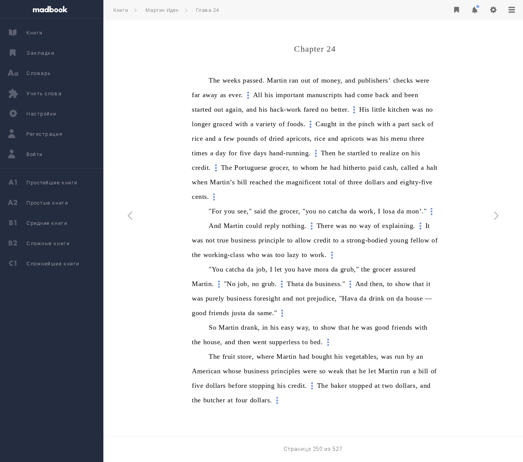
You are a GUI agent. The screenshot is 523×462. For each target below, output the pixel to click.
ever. (236, 95)
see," (244, 211)
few (229, 138)
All (258, 95)
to (374, 153)
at (377, 385)
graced (222, 124)
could (254, 225)
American (206, 371)
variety (266, 124)
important (290, 95)
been (411, 95)
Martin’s (222, 182)
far (196, 95)
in (342, 124)
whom (310, 167)
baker (339, 385)
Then (328, 153)
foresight (267, 298)
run (400, 356)
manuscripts (324, 95)
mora (321, 269)
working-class (224, 255)
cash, (391, 167)
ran (294, 80)
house (414, 298)
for (233, 153)
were (422, 80)
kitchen (399, 109)
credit (322, 240)
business (243, 240)
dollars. (261, 400)
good (199, 313)
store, (245, 356)
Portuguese (250, 167)
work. (318, 255)
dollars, (407, 385)
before (237, 385)
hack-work (285, 109)
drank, (250, 327)
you (229, 211)
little (379, 109)
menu (399, 138)
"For (215, 211)
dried (276, 138)
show (402, 284)
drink (377, 298)
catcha (337, 211)
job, (262, 269)
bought (322, 356)
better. (340, 109)
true (223, 240)
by (410, 356)
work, (367, 211)
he (341, 153)
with (241, 124)
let (278, 269)
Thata (295, 284)
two (387, 385)
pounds (247, 138)
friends (219, 313)
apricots (352, 138)
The (214, 80)
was (417, 109)
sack (418, 124)
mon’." (416, 211)
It (427, 225)
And (215, 225)
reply (272, 225)
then (244, 342)
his (269, 95)
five (245, 153)
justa (239, 313)
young (399, 240)
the (351, 124)
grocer (382, 269)
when (200, 182)
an (419, 356)
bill (242, 182)
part (404, 124)
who (253, 255)
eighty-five (416, 182)
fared (311, 109)
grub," (349, 269)
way (365, 225)
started (202, 109)
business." (330, 284)
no (324, 109)
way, (303, 327)
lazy (293, 255)
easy (287, 327)
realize (390, 153)
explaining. (398, 225)
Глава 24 (207, 10)
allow (303, 240)
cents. (200, 196)
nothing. (294, 225)
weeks (231, 80)
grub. (269, 284)
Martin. (203, 284)
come (365, 95)
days (260, 153)
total (330, 182)
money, (332, 80)
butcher (214, 400)
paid (374, 167)
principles (285, 371)
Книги (120, 10)
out (306, 80)
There (325, 225)
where (266, 356)
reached (261, 182)
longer (201, 124)
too (280, 255)
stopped (360, 385)
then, (377, 284)
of (316, 80)
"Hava (348, 298)
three (416, 138)
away (210, 95)
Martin (277, 80)
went (260, 342)
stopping (262, 385)
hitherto (354, 167)
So (212, 327)
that (418, 284)
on (405, 153)
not (210, 240)
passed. (254, 80)
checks (403, 80)
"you (309, 211)
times (200, 153)
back (382, 95)
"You (216, 269)
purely (215, 298)
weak (335, 371)
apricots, (299, 138)
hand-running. (290, 153)
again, (235, 109)
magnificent (303, 182)
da (353, 211)
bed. (316, 342)
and (350, 80)
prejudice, (322, 298)
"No (230, 284)
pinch (366, 124)
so (322, 371)
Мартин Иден (161, 10)
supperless (284, 342)
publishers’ (374, 80)
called (409, 167)
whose (232, 371)
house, (212, 342)
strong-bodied (366, 240)
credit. (201, 167)
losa (389, 211)
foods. (296, 124)
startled (358, 153)
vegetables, (362, 356)
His (364, 109)
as (223, 95)
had (350, 95)
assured (405, 269)
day (221, 153)
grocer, (280, 167)
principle (271, 240)
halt (432, 167)
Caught (326, 124)
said (260, 211)
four (241, 400)
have (304, 269)
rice (197, 138)
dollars (375, 182)
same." (267, 313)
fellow (419, 240)
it (428, 284)
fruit (228, 356)
